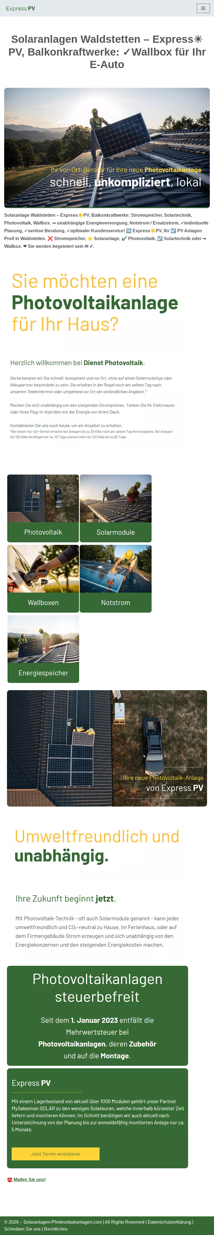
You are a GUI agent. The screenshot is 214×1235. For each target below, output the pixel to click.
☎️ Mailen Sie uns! (26, 1179)
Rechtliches (55, 1229)
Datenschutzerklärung (169, 1222)
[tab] (7, 469)
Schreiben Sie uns (22, 1229)
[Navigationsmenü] (203, 8)
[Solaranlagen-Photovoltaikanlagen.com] (21, 8)
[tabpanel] (107, 832)
